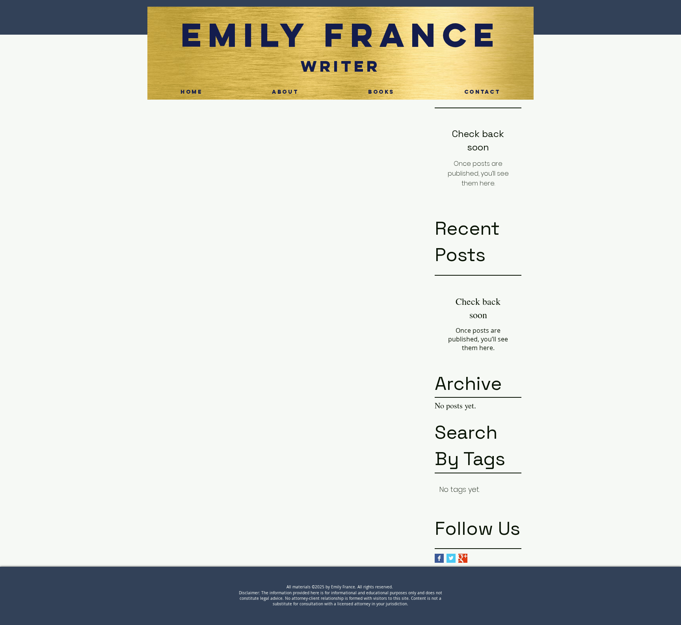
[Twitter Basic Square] (451, 558)
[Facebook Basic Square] (439, 558)
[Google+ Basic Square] (462, 558)
